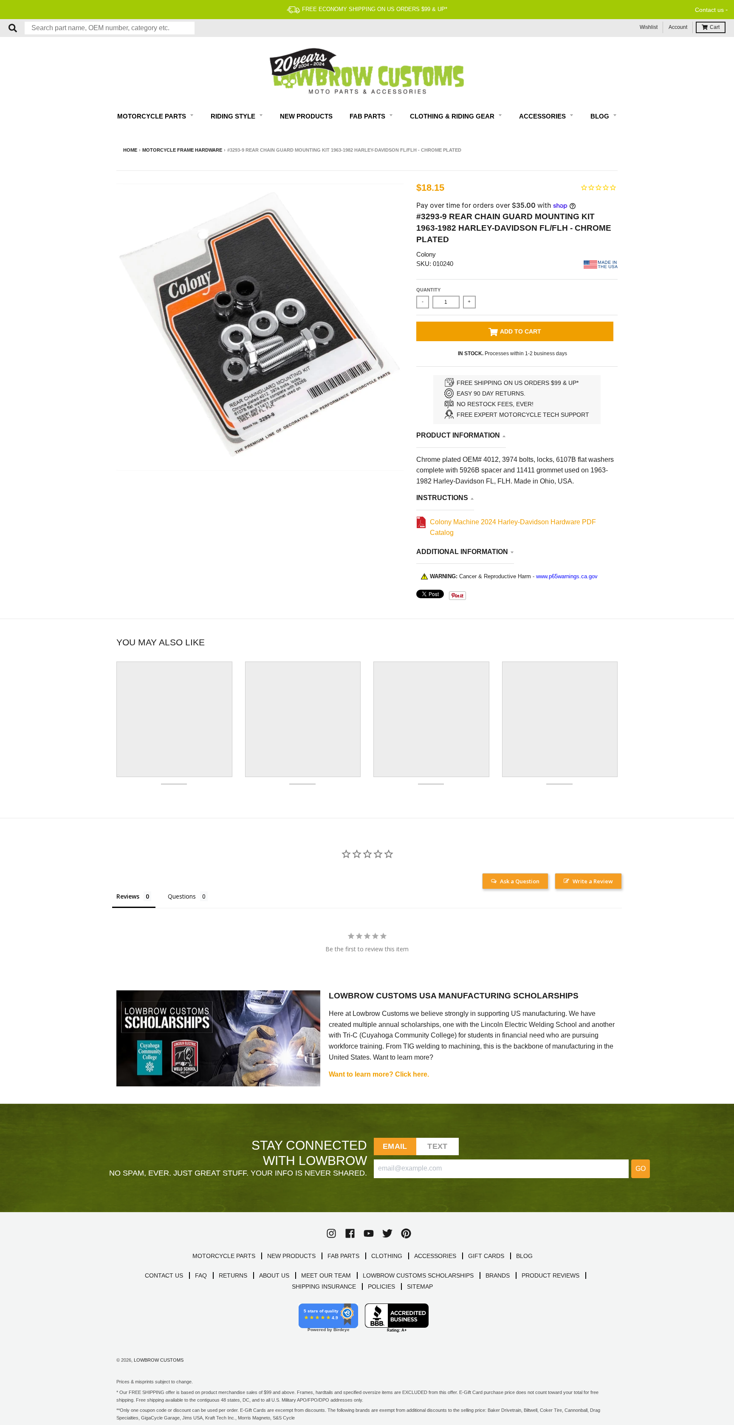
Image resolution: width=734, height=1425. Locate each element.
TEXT (437, 1146)
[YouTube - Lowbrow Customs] (369, 1233)
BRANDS (498, 1275)
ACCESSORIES (435, 1256)
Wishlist (649, 27)
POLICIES (381, 1286)
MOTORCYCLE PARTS (223, 1256)
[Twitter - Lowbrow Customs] (387, 1233)
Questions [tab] (182, 896)
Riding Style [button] (234, 116)
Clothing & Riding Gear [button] (453, 116)
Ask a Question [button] (519, 881)
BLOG (524, 1256)
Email (395, 1146)
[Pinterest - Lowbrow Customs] (406, 1233)
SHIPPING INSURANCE (324, 1286)
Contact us (709, 9)
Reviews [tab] (127, 896)
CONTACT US (164, 1275)
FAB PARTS (343, 1256)
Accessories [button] (543, 116)
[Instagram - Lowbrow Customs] (331, 1233)
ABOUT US (274, 1275)
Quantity (428, 289)
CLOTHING (386, 1256)
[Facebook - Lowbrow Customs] (350, 1233)
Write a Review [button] (593, 881)
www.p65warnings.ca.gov (567, 576)
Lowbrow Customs (159, 1360)
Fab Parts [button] (368, 116)
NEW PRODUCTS (291, 1256)
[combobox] (110, 28)
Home (130, 150)
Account (678, 27)
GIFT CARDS (486, 1256)
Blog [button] (600, 116)
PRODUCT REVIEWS (550, 1275)
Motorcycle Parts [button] (152, 116)
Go (640, 1168)
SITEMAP (420, 1286)
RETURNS (233, 1275)
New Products (306, 116)
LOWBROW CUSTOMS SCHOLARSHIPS (418, 1275)
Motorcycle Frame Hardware (182, 150)
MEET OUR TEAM (326, 1275)
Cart (715, 27)
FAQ (201, 1275)
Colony (426, 254)
